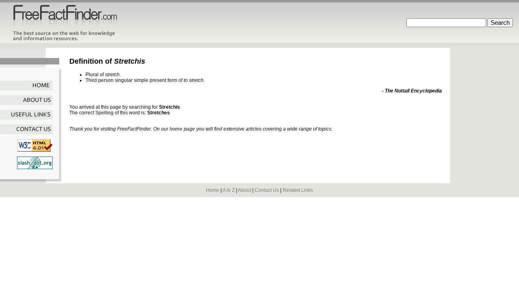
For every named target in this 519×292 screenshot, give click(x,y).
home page (182, 129)
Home (212, 190)
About (244, 190)
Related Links (298, 190)
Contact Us (267, 190)
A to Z (229, 190)
